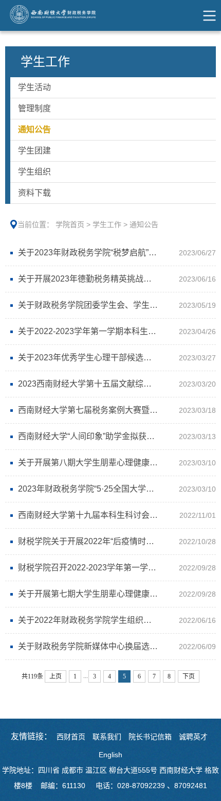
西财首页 (71, 737)
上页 (55, 676)
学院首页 (70, 224)
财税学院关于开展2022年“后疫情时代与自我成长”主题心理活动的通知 (114, 541)
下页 (188, 676)
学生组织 (34, 171)
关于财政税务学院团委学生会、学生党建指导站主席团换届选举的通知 (114, 305)
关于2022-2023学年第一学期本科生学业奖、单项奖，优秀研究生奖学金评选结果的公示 (114, 331)
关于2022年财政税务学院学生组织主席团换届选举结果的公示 (114, 620)
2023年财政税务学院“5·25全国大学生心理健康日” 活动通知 (114, 488)
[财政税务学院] (58, 15)
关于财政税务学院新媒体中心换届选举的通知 (100, 646)
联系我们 (107, 737)
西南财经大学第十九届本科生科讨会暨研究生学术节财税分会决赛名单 (114, 515)
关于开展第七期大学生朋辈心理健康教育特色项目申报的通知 (114, 593)
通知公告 (34, 129)
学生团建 (34, 150)
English (110, 755)
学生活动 (34, 87)
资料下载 (34, 192)
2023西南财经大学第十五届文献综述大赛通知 (101, 383)
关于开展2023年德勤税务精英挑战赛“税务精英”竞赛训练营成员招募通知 (114, 278)
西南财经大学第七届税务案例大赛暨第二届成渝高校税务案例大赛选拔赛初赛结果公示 (114, 410)
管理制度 (34, 108)
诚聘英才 (193, 737)
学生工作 (107, 224)
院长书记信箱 (150, 737)
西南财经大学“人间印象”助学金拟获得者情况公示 (107, 436)
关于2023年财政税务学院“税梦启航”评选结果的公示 (112, 252)
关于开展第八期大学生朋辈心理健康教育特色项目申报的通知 (114, 462)
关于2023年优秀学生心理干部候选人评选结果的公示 (113, 357)
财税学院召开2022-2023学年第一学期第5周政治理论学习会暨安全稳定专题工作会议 (114, 567)
